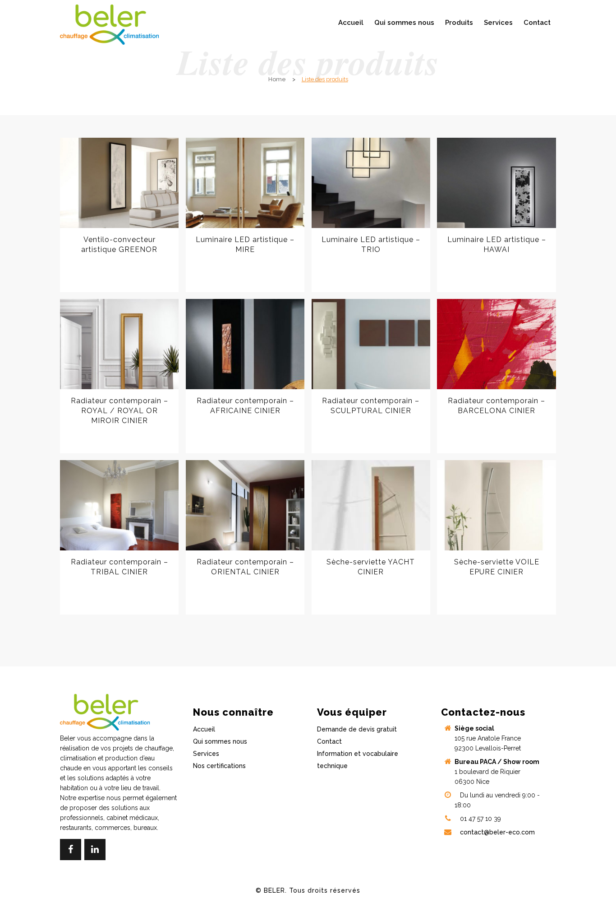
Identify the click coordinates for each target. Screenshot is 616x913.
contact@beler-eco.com (497, 832)
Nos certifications (219, 765)
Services (206, 753)
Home (277, 79)
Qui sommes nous (220, 741)
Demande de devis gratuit (357, 729)
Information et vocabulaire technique (357, 759)
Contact (329, 741)
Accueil (204, 729)
